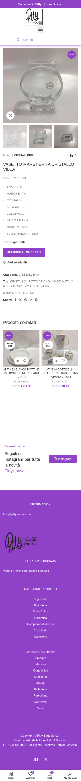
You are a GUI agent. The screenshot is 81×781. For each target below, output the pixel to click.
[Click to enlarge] (10, 115)
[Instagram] (45, 759)
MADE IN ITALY (62, 281)
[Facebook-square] (36, 759)
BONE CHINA (21, 381)
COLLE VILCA (24, 292)
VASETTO (31, 286)
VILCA (44, 286)
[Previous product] (67, 156)
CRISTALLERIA (24, 155)
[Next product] (76, 156)
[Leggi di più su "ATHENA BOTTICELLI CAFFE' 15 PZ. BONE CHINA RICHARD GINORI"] (56, 360)
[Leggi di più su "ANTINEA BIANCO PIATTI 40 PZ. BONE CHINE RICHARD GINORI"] (17, 360)
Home (7, 155)
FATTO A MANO (39, 281)
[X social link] (20, 299)
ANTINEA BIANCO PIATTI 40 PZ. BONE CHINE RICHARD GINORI (21, 373)
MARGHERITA (12, 286)
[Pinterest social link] (25, 299)
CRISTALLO (18, 281)
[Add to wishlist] (25, 360)
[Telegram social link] (36, 299)
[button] (40, 29)
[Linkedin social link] (30, 299)
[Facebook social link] (15, 299)
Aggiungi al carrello (24, 252)
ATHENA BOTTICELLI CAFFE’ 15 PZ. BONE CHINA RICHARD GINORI (60, 373)
